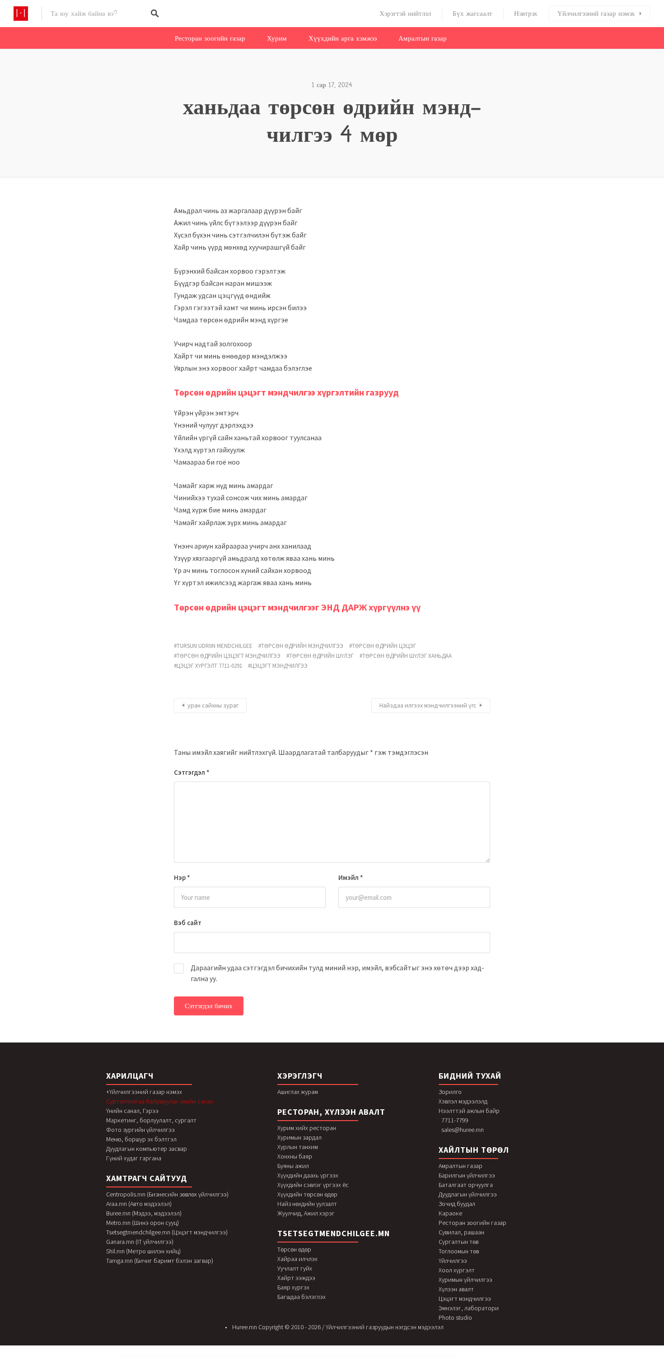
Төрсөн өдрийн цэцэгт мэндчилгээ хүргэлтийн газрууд (286, 392)
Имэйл (350, 877)
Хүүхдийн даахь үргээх (307, 1175)
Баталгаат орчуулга (466, 1185)
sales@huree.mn (462, 1130)
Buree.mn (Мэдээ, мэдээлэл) (144, 1213)
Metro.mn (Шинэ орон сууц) (142, 1223)
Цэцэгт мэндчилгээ (465, 1298)
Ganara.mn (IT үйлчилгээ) (139, 1242)
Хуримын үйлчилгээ (465, 1279)
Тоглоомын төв (459, 1251)
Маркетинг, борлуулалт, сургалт (151, 1120)
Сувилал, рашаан (461, 1232)
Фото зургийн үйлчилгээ (140, 1130)
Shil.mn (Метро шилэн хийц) (143, 1251)
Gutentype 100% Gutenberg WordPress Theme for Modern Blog (432, 1357)
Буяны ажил (293, 1166)
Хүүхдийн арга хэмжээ (343, 38)
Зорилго (450, 1092)
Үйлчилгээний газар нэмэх (596, 13)
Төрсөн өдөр (294, 1249)
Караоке (450, 1213)
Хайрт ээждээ (296, 1278)
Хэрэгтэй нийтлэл (405, 13)
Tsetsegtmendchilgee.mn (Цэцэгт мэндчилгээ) (167, 1232)
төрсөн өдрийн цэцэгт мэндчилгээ (229, 656)
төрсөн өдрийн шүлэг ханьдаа (407, 656)
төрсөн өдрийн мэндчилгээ (302, 646)
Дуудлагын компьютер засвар (146, 1149)
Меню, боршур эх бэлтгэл (141, 1139)
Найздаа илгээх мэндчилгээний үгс (428, 705)
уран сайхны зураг (212, 705)
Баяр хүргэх (293, 1287)
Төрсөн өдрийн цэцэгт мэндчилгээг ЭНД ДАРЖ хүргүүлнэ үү (297, 607)
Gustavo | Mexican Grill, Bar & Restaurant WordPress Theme (341, 1357)
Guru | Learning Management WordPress (299, 1357)
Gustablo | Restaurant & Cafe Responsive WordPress (318, 1357)
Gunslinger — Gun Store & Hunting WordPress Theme (280, 1357)
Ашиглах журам (297, 1092)
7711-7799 (454, 1120)
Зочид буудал (457, 1204)
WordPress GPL (223, 1357)
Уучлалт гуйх (294, 1268)
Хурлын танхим (297, 1147)
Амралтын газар (422, 38)
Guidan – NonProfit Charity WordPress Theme (236, 1357)
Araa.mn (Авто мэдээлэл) (139, 1204)
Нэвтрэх (526, 13)
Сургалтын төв (458, 1242)
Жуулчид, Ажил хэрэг (306, 1213)
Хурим (277, 38)
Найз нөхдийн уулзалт (307, 1204)
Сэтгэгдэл (192, 772)
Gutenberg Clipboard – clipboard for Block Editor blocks (384, 1357)
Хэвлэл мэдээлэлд (463, 1101)
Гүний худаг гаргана (133, 1158)
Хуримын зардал (299, 1137)
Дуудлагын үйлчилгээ (468, 1194)
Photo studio (455, 1317)
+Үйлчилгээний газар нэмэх (144, 1092)
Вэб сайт (187, 922)
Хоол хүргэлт (457, 1270)
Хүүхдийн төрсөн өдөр (307, 1194)
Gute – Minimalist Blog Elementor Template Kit (363, 1357)
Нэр (182, 877)
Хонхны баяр (294, 1156)
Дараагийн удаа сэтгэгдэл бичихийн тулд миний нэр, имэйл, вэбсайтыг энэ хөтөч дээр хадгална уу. (337, 973)
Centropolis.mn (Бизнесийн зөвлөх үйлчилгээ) (167, 1194)
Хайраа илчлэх (297, 1259)
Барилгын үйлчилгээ (467, 1175)
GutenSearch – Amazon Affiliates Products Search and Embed (407, 1357)
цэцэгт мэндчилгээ (279, 666)
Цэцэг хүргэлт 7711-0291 (209, 666)
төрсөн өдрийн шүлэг (321, 656)
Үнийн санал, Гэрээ (132, 1111)
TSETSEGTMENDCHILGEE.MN (333, 1233)
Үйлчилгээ (453, 1261)
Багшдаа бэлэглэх (301, 1297)
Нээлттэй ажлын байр (469, 1111)
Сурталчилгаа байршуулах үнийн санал (159, 1101)
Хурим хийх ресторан (306, 1128)
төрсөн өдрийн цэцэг (384, 646)
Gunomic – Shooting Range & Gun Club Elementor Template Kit (257, 1357)
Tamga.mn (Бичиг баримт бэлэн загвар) (159, 1261)
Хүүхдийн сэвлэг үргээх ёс (313, 1185)
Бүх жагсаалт (472, 13)
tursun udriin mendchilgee (215, 646)
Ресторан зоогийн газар (210, 38)
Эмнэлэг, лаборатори (469, 1308)
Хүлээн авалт (456, 1289)
